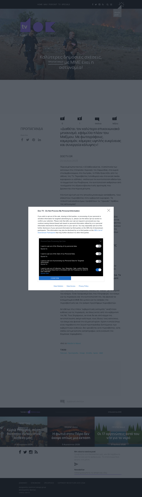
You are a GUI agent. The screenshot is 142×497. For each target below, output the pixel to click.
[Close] (109, 211)
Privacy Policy (83, 286)
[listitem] (71, 241)
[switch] (98, 246)
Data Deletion (58, 286)
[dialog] (71, 248)
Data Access (71, 286)
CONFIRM (55, 278)
